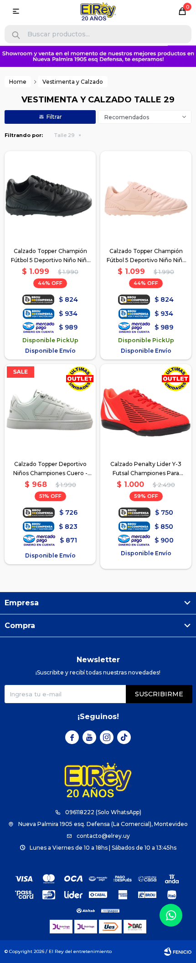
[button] (16, 35)
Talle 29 (64, 135)
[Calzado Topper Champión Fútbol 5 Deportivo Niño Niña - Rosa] (145, 196)
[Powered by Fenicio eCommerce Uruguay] (177, 951)
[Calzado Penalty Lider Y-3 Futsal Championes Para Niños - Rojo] (145, 409)
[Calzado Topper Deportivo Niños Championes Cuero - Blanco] (50, 409)
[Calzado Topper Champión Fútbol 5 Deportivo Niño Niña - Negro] (50, 196)
